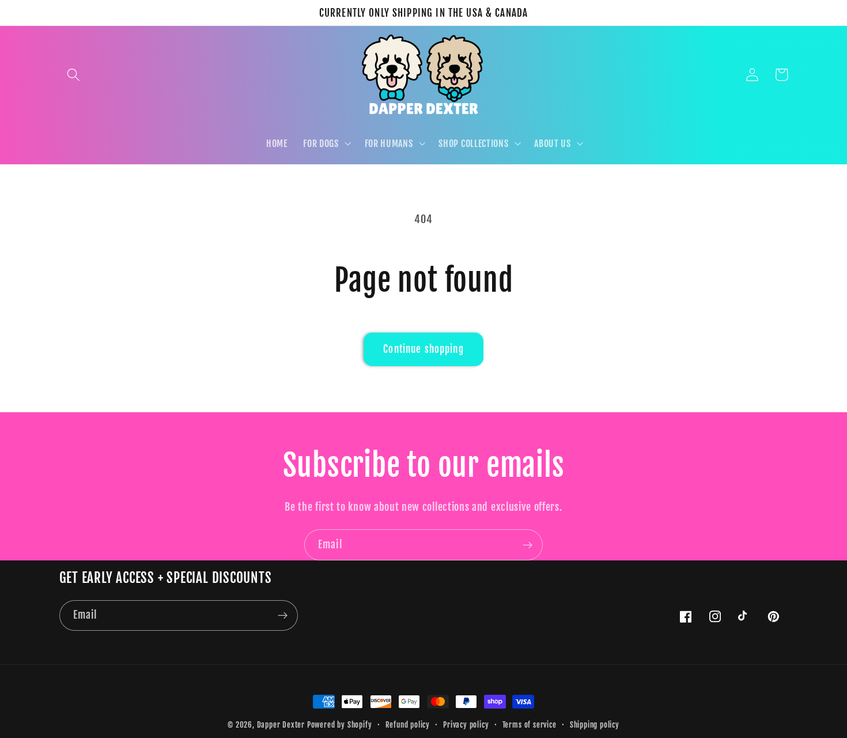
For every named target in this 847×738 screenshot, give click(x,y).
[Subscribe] (527, 544)
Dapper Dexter (281, 724)
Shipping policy (594, 724)
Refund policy (407, 724)
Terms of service (529, 724)
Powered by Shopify (339, 724)
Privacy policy (466, 724)
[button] (74, 74)
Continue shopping (423, 349)
